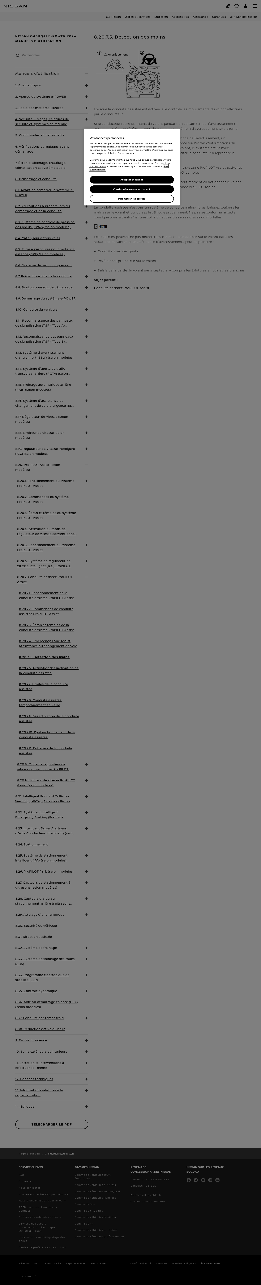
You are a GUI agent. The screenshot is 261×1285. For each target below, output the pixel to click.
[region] (132, 167)
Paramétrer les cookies (132, 198)
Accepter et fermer (132, 179)
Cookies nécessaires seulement (131, 189)
